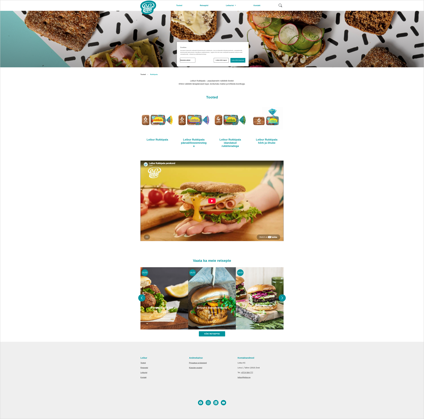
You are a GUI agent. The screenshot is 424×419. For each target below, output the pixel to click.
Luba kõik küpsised (238, 60)
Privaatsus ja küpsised (198, 363)
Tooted (179, 5)
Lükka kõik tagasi (221, 60)
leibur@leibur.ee (244, 377)
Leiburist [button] (230, 5)
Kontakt (257, 5)
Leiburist (143, 373)
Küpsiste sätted (185, 60)
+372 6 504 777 (247, 373)
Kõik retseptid (212, 334)
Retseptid (204, 5)
